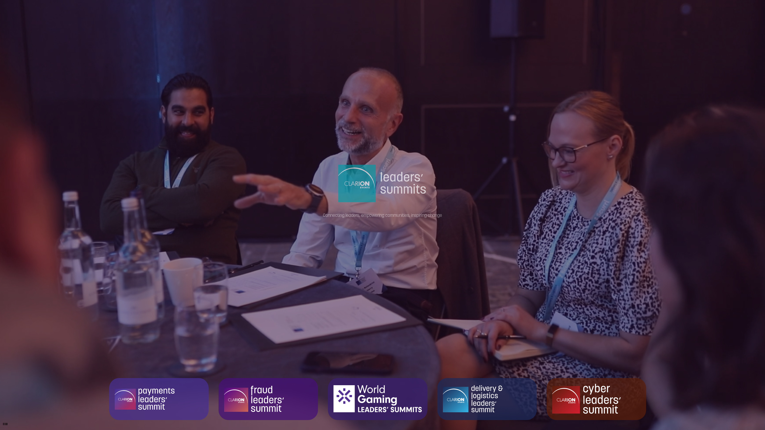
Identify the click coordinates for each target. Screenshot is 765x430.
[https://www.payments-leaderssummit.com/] (159, 399)
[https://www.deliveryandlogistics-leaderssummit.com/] (487, 398)
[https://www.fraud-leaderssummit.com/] (268, 399)
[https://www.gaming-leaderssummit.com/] (377, 398)
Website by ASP (748, 7)
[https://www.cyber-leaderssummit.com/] (596, 399)
